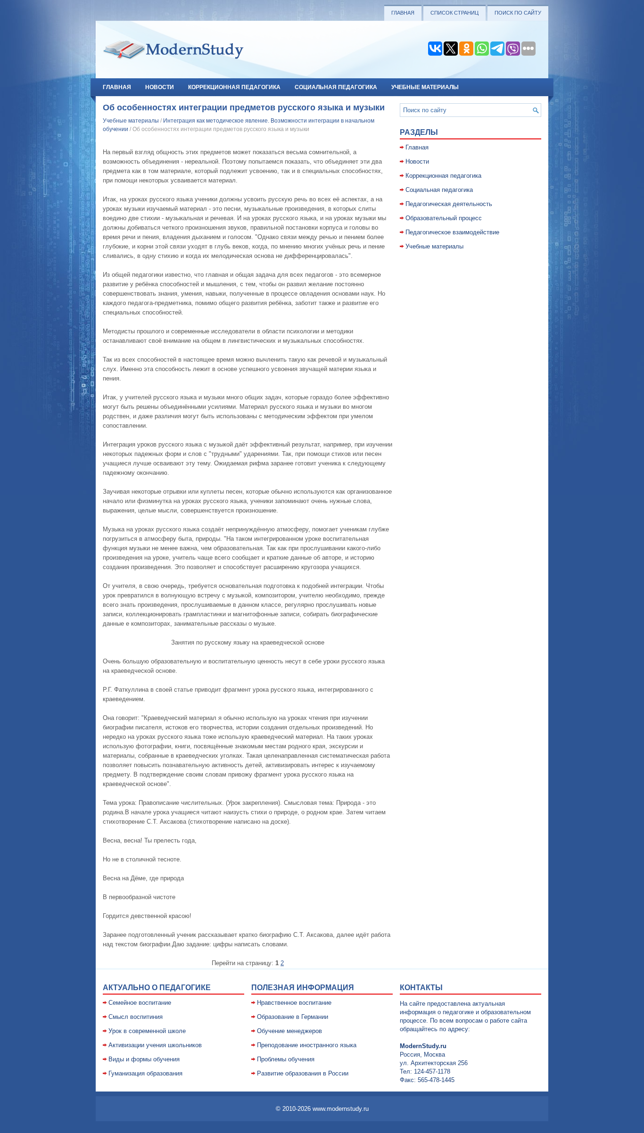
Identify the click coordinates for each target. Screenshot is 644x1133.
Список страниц (454, 13)
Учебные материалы (425, 87)
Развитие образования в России (302, 1073)
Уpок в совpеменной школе (147, 1030)
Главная (402, 13)
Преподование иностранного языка (306, 1045)
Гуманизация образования (145, 1073)
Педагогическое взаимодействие (452, 232)
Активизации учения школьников (155, 1045)
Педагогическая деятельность (448, 203)
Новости (159, 87)
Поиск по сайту (518, 13)
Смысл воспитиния (135, 1016)
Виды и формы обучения (144, 1059)
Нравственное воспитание (294, 1002)
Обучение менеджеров (289, 1030)
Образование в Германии (292, 1016)
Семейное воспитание (139, 1002)
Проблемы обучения (285, 1059)
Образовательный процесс (443, 218)
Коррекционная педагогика (234, 87)
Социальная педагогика (336, 87)
